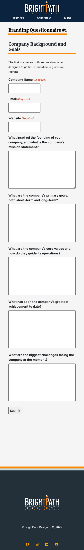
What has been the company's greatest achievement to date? (38, 304)
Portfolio (44, 18)
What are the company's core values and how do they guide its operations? (39, 251)
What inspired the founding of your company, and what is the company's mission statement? (36, 142)
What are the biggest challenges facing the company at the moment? (41, 357)
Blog (67, 18)
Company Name (27, 80)
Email (19, 99)
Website (21, 118)
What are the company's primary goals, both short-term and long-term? (38, 197)
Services (18, 18)
